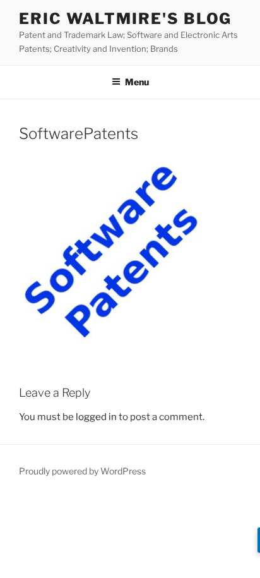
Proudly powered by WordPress (82, 471)
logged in (96, 417)
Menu (137, 81)
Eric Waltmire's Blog (125, 18)
